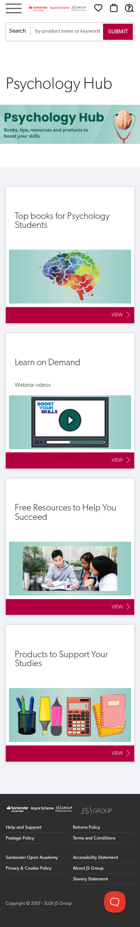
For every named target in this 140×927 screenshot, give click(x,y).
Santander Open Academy (32, 857)
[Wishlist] (98, 8)
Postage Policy (20, 838)
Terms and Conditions (94, 838)
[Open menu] (14, 9)
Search (17, 31)
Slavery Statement (90, 879)
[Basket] (114, 8)
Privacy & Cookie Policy (28, 868)
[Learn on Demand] (70, 401)
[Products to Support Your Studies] (70, 693)
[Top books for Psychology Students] (70, 255)
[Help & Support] (129, 8)
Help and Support (23, 827)
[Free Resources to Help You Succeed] (70, 547)
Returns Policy (86, 827)
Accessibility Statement (95, 857)
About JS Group (88, 868)
